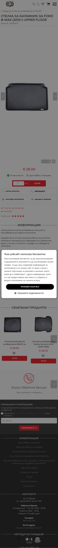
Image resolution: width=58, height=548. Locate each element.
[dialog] (29, 274)
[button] (29, 293)
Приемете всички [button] (30, 286)
